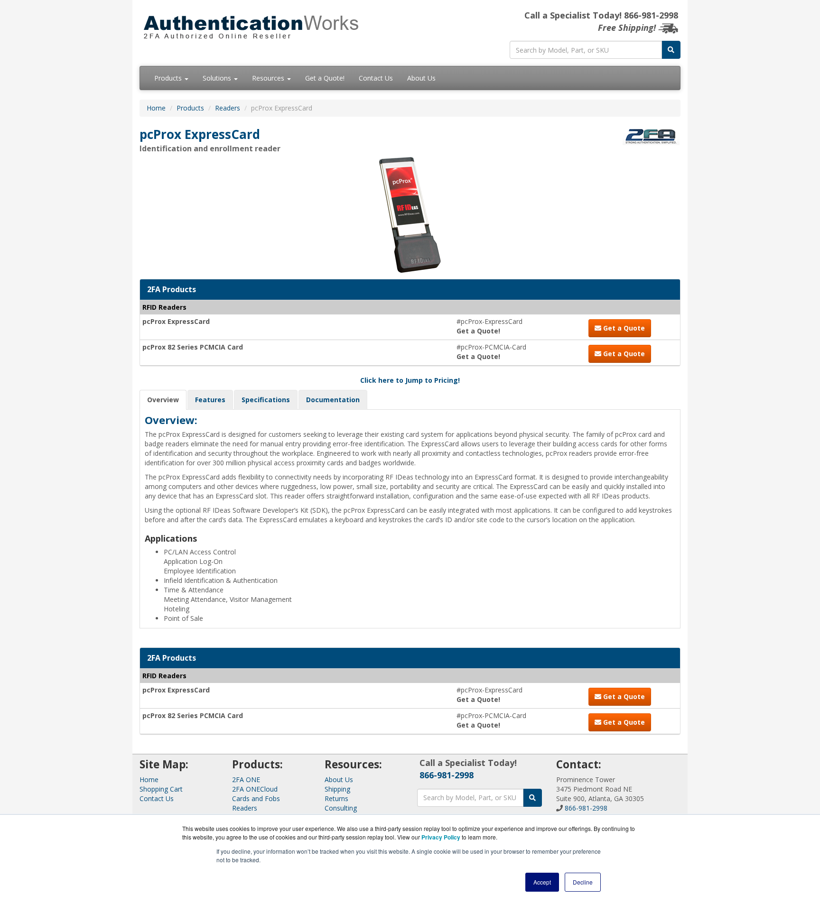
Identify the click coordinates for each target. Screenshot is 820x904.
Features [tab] (210, 399)
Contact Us (376, 78)
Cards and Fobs (256, 798)
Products (169, 78)
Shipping (337, 788)
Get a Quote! (325, 78)
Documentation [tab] (333, 399)
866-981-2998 (446, 775)
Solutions (218, 78)
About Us (421, 78)
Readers (227, 107)
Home (156, 107)
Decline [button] (583, 882)
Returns (336, 798)
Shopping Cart (161, 788)
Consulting (341, 807)
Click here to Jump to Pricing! (410, 380)
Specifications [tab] (266, 399)
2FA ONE (246, 779)
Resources (269, 78)
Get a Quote (623, 327)
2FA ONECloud (255, 788)
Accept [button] (542, 882)
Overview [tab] (163, 399)
